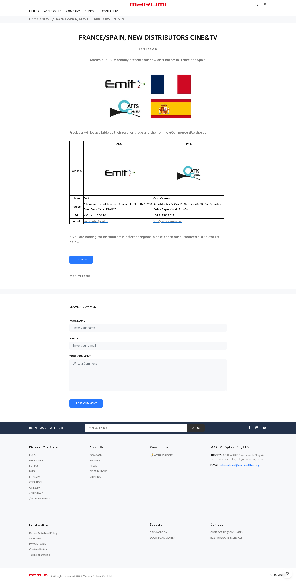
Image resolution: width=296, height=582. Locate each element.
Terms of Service (39, 555)
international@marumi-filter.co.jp (240, 465)
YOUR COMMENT (80, 356)
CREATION (35, 482)
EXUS (32, 455)
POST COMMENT (86, 403)
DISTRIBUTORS (98, 471)
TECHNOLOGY (158, 532)
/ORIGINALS (36, 493)
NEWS (46, 19)
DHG (32, 471)
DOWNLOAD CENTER (162, 538)
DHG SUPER (36, 460)
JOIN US (196, 428)
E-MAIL (74, 339)
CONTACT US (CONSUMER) (226, 532)
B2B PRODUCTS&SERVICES (226, 538)
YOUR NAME (77, 321)
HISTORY (95, 460)
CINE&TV (34, 488)
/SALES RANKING (39, 498)
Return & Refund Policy (43, 533)
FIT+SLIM (34, 477)
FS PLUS (34, 466)
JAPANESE (280, 575)
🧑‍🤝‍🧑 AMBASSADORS (161, 455)
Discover (81, 259)
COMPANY (96, 455)
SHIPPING (95, 477)
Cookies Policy (38, 549)
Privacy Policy (37, 544)
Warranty (35, 538)
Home (33, 19)
